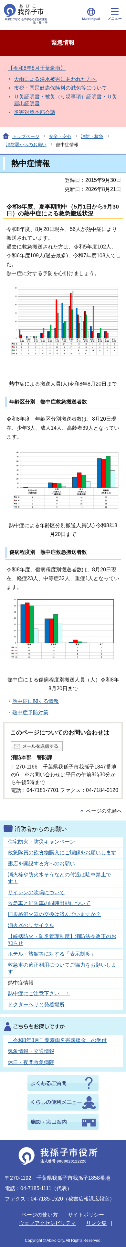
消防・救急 (92, 136)
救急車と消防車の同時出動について (49, 903)
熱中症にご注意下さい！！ (39, 993)
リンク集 (96, 1223)
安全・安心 (60, 136)
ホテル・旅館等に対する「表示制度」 (52, 954)
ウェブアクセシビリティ (47, 1223)
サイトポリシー (86, 1214)
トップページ (25, 136)
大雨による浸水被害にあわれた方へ (55, 79)
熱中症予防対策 (30, 712)
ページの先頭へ (104, 811)
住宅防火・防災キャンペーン (41, 842)
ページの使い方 (40, 1214)
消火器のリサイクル (31, 925)
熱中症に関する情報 (35, 701)
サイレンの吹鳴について (36, 892)
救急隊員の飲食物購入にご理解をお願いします (62, 852)
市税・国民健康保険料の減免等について (60, 88)
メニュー (115, 18)
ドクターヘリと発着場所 (36, 1004)
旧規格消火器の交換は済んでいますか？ (54, 914)
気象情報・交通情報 (31, 1051)
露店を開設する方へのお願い (41, 863)
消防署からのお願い (26, 144)
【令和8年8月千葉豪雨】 (37, 68)
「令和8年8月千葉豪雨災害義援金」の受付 (57, 1040)
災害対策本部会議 (34, 112)
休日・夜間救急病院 (31, 1062)
